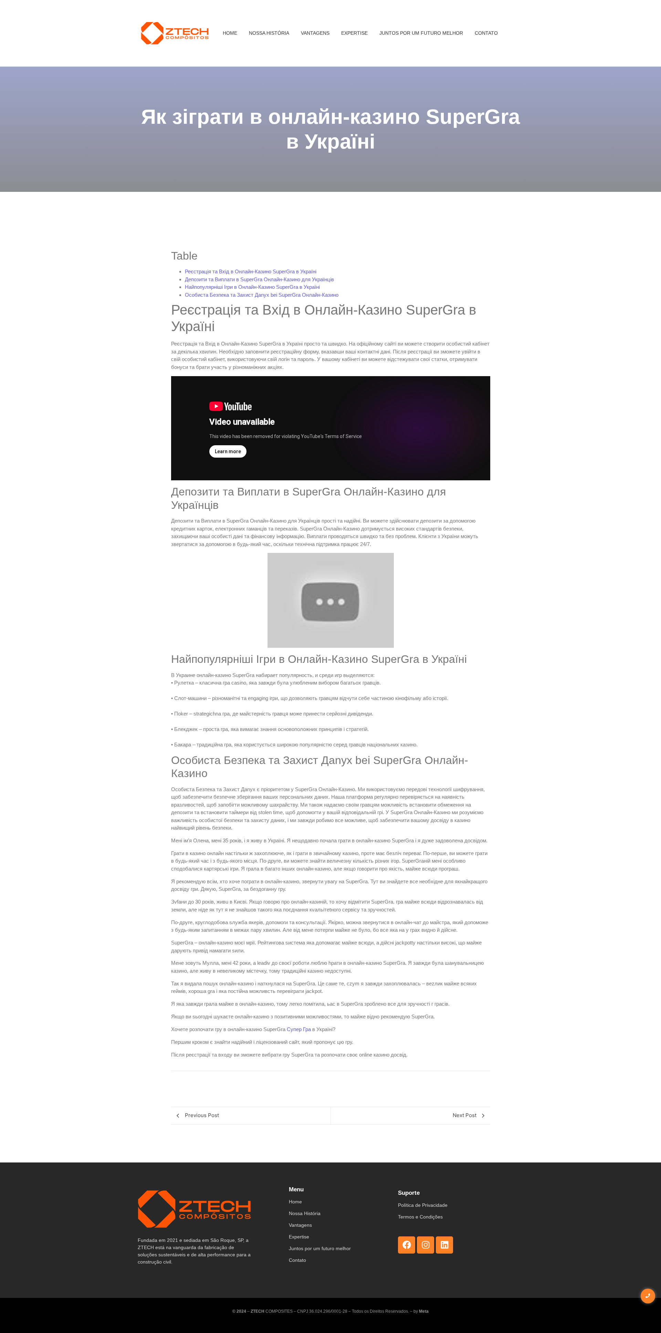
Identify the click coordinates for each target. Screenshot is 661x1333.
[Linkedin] (444, 1245)
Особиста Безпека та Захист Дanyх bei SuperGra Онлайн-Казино (261, 295)
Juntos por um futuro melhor (421, 33)
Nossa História (269, 33)
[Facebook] (406, 1245)
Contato (486, 33)
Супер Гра (299, 1029)
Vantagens (315, 33)
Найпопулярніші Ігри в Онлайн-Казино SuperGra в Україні (252, 287)
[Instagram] (425, 1245)
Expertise (354, 33)
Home (230, 33)
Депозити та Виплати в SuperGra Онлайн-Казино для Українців (259, 279)
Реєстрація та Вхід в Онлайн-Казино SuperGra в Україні (250, 271)
